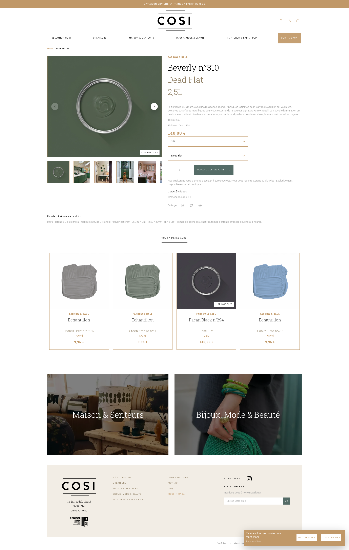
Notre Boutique (178, 478)
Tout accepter (331, 538)
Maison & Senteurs (125, 489)
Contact (173, 483)
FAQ (170, 489)
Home (50, 49)
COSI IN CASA (176, 494)
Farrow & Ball (178, 57)
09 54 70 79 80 (79, 510)
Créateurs (119, 483)
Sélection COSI (122, 478)
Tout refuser (306, 538)
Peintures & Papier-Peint (129, 500)
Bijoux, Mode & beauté (127, 494)
